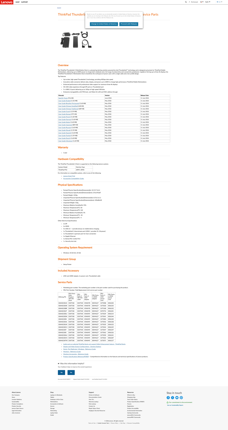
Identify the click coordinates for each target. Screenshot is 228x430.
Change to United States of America (104, 24)
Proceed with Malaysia (129, 24)
